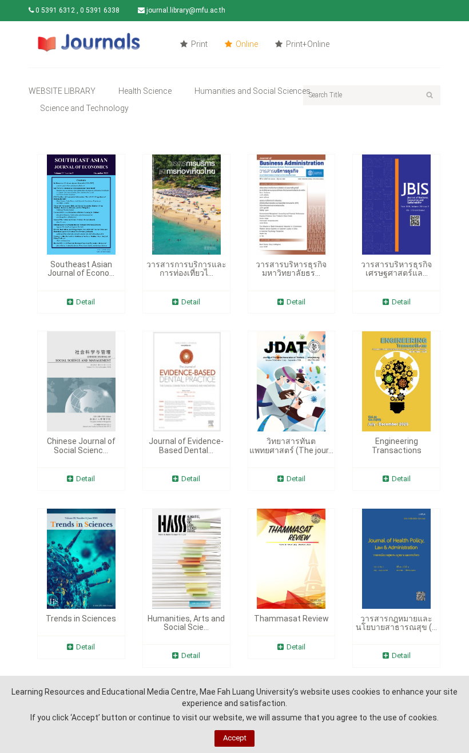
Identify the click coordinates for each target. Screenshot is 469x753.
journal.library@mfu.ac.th (185, 10)
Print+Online (306, 44)
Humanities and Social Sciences (252, 91)
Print (198, 44)
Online (246, 44)
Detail (85, 302)
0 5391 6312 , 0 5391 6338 (77, 10)
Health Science (145, 91)
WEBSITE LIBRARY (62, 91)
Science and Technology (84, 108)
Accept (235, 738)
